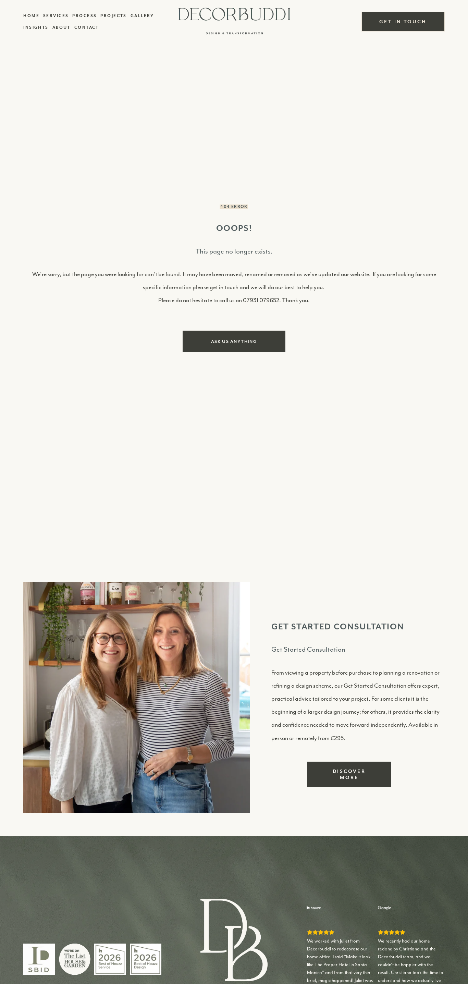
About (61, 27)
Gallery (142, 15)
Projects (113, 15)
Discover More (349, 774)
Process (84, 15)
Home (31, 15)
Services (56, 15)
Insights (36, 27)
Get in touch (403, 22)
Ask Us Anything (234, 341)
